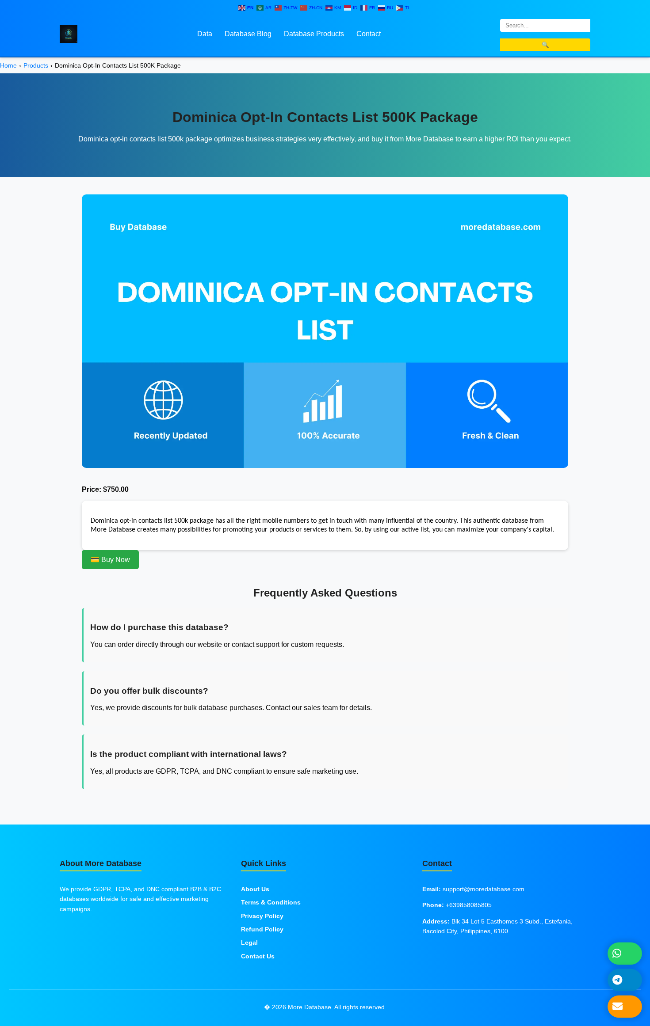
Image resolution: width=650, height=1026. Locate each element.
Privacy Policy (262, 916)
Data (204, 34)
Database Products (314, 34)
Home (8, 65)
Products (35, 65)
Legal (249, 942)
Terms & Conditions (271, 902)
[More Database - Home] (68, 33)
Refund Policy (262, 929)
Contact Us (258, 956)
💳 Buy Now (110, 559)
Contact (368, 34)
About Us (255, 889)
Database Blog (248, 34)
